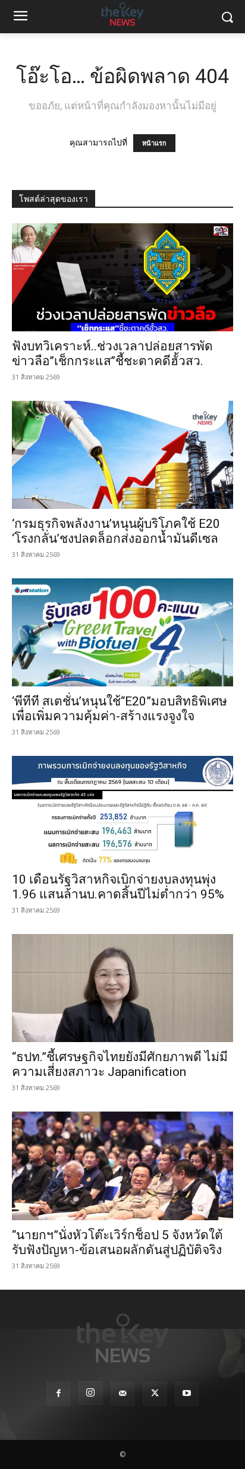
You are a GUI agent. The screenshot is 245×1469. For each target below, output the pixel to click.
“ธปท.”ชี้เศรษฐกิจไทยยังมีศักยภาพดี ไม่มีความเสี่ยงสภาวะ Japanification (120, 1064)
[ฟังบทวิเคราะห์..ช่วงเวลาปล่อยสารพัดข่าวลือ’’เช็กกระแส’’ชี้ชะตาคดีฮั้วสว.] (122, 277)
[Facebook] (58, 1393)
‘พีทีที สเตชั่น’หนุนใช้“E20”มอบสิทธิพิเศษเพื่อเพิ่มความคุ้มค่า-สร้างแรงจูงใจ (119, 708)
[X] (155, 1393)
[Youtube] (187, 1393)
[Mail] (122, 1393)
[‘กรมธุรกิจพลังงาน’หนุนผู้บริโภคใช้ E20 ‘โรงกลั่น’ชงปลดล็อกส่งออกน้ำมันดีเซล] (122, 455)
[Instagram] (90, 1393)
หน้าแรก (154, 143)
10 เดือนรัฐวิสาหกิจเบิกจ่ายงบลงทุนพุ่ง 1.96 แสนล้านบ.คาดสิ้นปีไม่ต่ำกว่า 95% (118, 886)
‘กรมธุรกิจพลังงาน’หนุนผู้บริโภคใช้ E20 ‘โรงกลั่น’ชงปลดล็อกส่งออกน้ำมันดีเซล (116, 531)
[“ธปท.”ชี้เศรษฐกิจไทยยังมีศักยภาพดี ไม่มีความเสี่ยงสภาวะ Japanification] (122, 988)
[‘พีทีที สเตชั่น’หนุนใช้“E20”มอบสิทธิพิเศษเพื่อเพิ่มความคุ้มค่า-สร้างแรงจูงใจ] (122, 632)
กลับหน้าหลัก (127, 1438)
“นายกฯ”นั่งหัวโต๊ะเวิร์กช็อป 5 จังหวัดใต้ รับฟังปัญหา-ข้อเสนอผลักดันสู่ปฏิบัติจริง (117, 1242)
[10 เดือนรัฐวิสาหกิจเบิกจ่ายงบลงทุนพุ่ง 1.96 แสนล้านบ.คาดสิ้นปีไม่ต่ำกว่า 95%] (122, 810)
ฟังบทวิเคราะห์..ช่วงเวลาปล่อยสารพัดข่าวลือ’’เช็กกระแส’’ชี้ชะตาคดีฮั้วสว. (112, 353)
